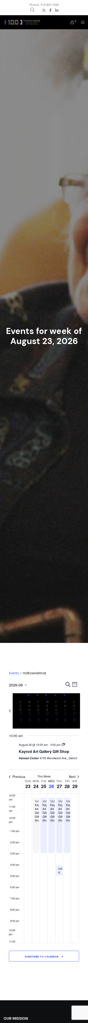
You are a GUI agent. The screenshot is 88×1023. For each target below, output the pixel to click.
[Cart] (71, 22)
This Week (44, 776)
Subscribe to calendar (41, 956)
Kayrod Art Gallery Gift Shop (44, 751)
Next (72, 776)
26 (51, 786)
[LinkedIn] (56, 10)
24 (35, 786)
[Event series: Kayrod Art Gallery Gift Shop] (63, 745)
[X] (44, 10)
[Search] (32, 10)
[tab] (19, 710)
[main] (44, 822)
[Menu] (81, 22)
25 (43, 786)
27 (59, 786)
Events (14, 673)
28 (67, 786)
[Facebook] (50, 10)
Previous (18, 776)
